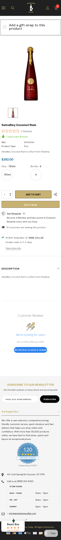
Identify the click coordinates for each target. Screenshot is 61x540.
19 (8, 227)
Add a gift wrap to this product (27, 27)
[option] (30, 74)
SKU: (4, 142)
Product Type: (9, 146)
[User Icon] (47, 7)
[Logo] (31, 7)
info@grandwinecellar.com (22, 513)
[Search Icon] (15, 7)
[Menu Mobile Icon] (3, 8)
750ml (7, 174)
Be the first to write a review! (30, 349)
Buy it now (30, 205)
